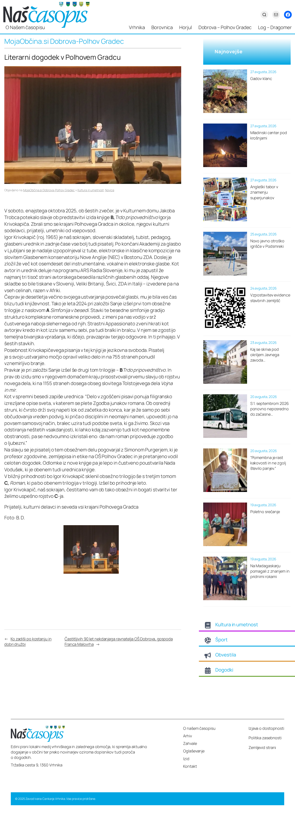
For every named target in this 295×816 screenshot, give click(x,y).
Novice (109, 190)
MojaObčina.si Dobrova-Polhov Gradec (49, 190)
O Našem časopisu (25, 27)
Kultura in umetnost (91, 190)
